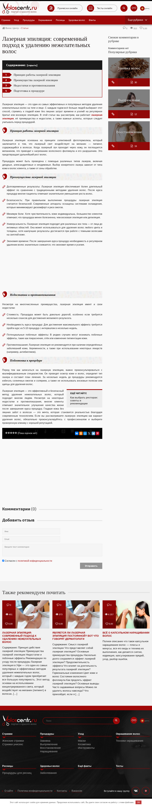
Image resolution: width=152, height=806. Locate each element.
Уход (16, 20)
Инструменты (86, 747)
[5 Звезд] (16, 433)
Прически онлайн (67, 8)
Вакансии (77, 791)
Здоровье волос (76, 20)
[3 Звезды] (11, 433)
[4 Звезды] (13, 433)
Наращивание (49, 751)
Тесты (119, 766)
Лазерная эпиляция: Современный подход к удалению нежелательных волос (21, 637)
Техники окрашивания (129, 740)
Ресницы (60, 20)
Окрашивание (45, 20)
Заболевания (48, 772)
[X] (89, 433)
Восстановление (129, 131)
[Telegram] (93, 433)
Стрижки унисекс (12, 744)
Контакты (62, 791)
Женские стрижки (13, 740)
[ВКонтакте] (77, 433)
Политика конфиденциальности (35, 791)
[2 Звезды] (9, 433)
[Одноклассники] (81, 433)
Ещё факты (84, 766)
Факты (92, 20)
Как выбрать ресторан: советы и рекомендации (84, 400)
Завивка (45, 740)
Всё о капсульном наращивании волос (126, 634)
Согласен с (28, 561)
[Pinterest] (97, 433)
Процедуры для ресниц (16, 772)
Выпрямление (129, 99)
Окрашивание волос (128, 734)
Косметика (84, 744)
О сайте (8, 791)
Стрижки (5, 20)
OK (138, 802)
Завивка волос (129, 68)
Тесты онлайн (104, 8)
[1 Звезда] (6, 433)
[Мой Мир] (85, 433)
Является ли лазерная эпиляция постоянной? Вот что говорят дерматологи (75, 635)
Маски (82, 740)
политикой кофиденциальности (35, 561)
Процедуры (29, 20)
